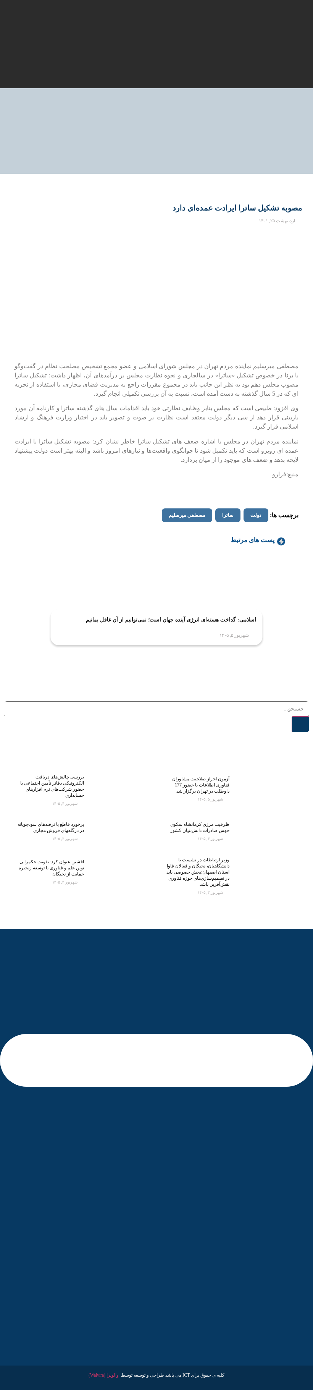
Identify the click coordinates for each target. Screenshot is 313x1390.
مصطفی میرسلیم (187, 515)
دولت (255, 515)
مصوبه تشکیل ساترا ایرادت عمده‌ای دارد (237, 208)
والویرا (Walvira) (104, 1375)
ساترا (228, 515)
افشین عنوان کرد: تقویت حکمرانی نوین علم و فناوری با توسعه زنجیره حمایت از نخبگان (51, 868)
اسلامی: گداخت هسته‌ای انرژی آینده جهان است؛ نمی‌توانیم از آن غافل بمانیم (171, 620)
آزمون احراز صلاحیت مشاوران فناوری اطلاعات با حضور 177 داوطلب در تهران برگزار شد (200, 785)
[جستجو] (300, 724)
